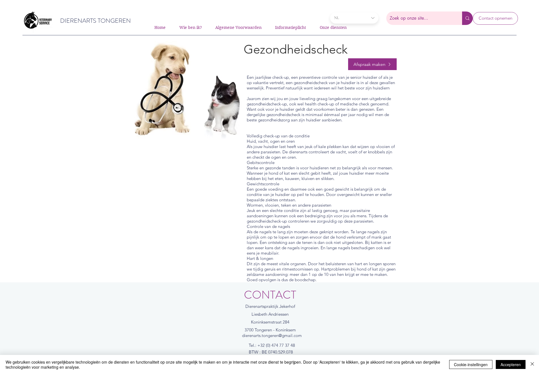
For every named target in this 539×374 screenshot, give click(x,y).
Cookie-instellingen (471, 364)
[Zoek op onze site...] (467, 18)
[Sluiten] (532, 364)
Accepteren (511, 364)
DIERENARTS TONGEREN (95, 20)
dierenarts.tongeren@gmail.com (272, 335)
